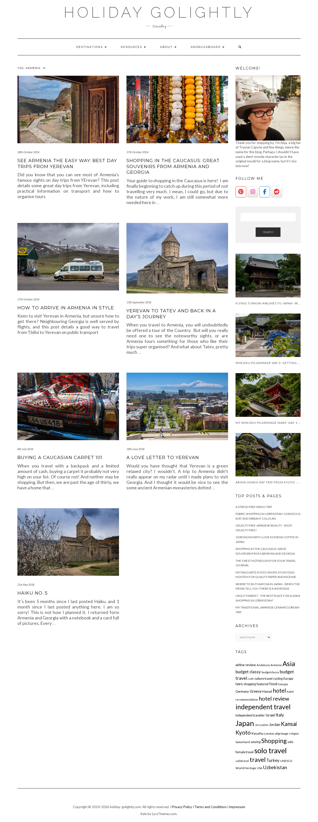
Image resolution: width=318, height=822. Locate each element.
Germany (242, 691)
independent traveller (250, 715)
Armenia (276, 665)
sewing (256, 742)
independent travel (263, 707)
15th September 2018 (138, 302)
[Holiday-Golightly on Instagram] (252, 191)
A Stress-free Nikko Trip (254, 507)
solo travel (270, 750)
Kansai (289, 723)
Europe (288, 678)
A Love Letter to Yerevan (162, 457)
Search (268, 232)
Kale (144, 814)
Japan (245, 723)
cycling (278, 678)
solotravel (242, 760)
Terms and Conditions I (212, 807)
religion (294, 733)
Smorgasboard (206, 47)
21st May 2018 (25, 584)
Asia (288, 663)
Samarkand (243, 742)
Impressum (237, 807)
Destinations (90, 47)
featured (263, 684)
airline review (246, 665)
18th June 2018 (135, 449)
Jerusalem (261, 724)
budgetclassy (270, 672)
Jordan (274, 724)
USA (259, 768)
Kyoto (243, 732)
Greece (256, 691)
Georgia (283, 684)
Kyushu (257, 733)
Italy (280, 714)
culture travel (263, 678)
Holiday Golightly (159, 12)
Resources (132, 47)
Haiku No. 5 (32, 593)
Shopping (274, 740)
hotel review (274, 698)
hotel (279, 690)
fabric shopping (246, 684)
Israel (270, 715)
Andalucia (263, 665)
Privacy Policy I (183, 807)
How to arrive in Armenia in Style (65, 308)
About (167, 47)
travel (258, 759)
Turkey (272, 760)
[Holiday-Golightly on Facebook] (264, 191)
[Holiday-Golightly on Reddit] (276, 191)
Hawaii (267, 691)
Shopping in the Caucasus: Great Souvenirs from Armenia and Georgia (173, 166)
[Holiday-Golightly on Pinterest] (241, 191)
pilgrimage (281, 733)
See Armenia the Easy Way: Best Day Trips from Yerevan (67, 163)
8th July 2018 (25, 449)
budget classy (248, 671)
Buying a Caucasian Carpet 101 (59, 457)
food (273, 683)
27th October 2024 (137, 152)
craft (251, 678)
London (269, 733)
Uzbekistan (275, 767)
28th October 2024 (28, 152)
